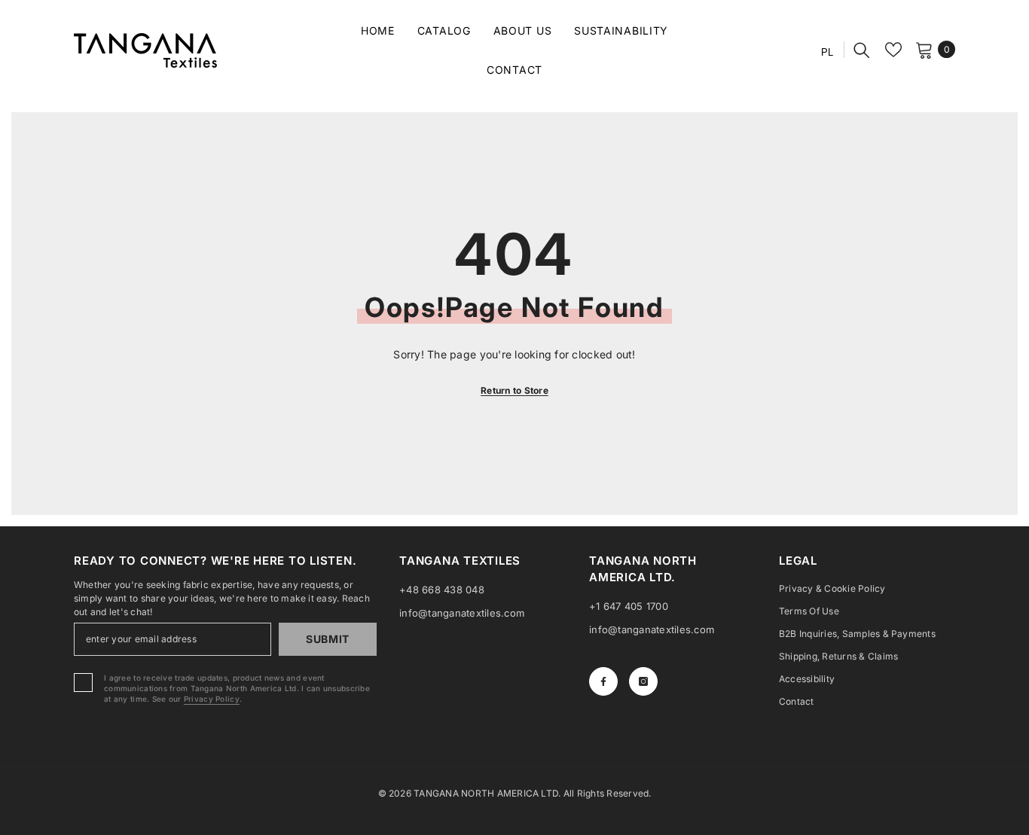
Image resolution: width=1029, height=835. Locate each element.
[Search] (862, 49)
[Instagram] (643, 681)
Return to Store (514, 390)
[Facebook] (603, 681)
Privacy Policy (212, 698)
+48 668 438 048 (441, 590)
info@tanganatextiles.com (461, 613)
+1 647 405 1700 (628, 606)
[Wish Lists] (893, 49)
